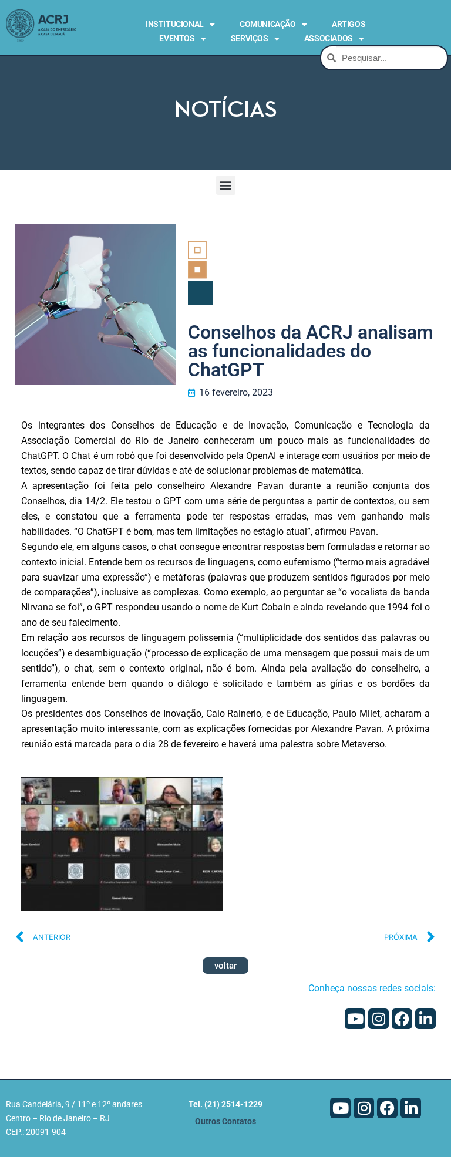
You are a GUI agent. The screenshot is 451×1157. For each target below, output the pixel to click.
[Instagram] (378, 1018)
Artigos (348, 24)
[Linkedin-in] (425, 1018)
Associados (328, 38)
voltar (225, 965)
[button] (225, 185)
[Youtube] (355, 1018)
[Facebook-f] (402, 1018)
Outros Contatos (225, 1121)
